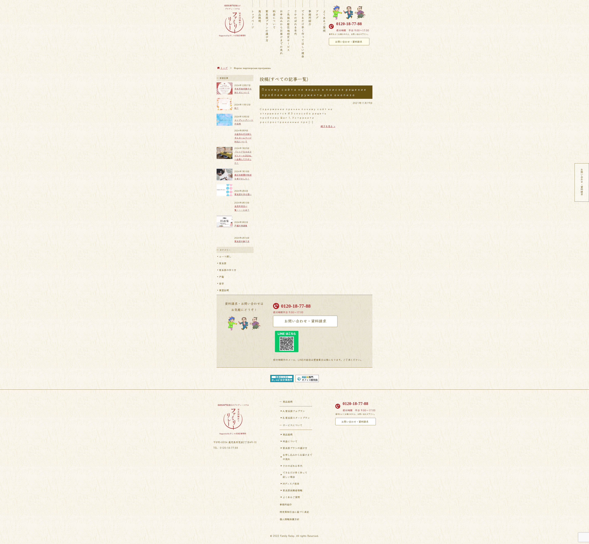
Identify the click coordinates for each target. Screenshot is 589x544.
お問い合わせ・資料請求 (348, 41)
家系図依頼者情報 (292, 490)
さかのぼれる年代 (296, 23)
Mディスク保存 (291, 483)
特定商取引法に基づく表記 (294, 512)
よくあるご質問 (324, 21)
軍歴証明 (224, 290)
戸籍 (221, 277)
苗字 (221, 283)
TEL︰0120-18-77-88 (225, 447)
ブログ (317, 14)
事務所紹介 (310, 18)
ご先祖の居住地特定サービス (288, 31)
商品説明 (260, 16)
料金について (274, 19)
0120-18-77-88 (349, 23)
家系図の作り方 (227, 270)
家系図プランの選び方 (267, 26)
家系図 (222, 263)
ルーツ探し (225, 256)
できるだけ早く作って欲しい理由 (295, 475)
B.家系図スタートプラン (296, 418)
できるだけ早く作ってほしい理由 (303, 34)
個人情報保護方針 (289, 519)
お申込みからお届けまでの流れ (281, 32)
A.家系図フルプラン (294, 411)
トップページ (253, 19)
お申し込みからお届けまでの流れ (297, 457)
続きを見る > (328, 126)
